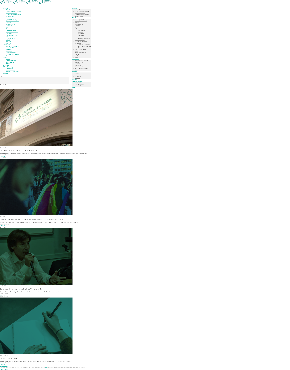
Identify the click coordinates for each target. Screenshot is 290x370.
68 (76, 367)
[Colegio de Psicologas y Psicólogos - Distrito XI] (26, 4)
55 (60, 367)
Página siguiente (4, 369)
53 (58, 367)
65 (72, 367)
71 (79, 367)
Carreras (8, 59)
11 (7, 367)
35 (36, 367)
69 (77, 367)
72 (81, 367)
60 (66, 367)
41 (43, 367)
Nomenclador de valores (12, 32)
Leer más (2, 156)
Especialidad (9, 33)
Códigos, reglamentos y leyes (13, 14)
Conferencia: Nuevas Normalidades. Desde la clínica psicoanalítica (21, 289)
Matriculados (6, 17)
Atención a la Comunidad (12, 71)
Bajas (7, 55)
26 (25, 367)
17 (14, 367)
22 (20, 367)
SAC (7, 29)
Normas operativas (11, 52)
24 (23, 367)
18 (15, 367)
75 (84, 367)
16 (13, 367)
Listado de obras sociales (12, 54)
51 (55, 367)
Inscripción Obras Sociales (12, 46)
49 (53, 367)
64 (71, 367)
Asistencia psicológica (8, 67)
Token (7, 36)
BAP (7, 27)
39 (41, 367)
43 (46, 367)
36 (37, 367)
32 (32, 367)
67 (75, 367)
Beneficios (8, 41)
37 (38, 367)
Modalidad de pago (10, 24)
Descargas (8, 43)
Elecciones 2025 (10, 16)
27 (26, 367)
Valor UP (8, 40)
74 (83, 367)
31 (31, 367)
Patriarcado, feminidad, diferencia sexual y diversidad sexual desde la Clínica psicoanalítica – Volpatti (32, 219)
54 (59, 367)
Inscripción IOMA (10, 48)
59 (65, 367)
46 (49, 367)
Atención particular (10, 70)
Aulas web (8, 63)
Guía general (9, 51)
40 (42, 367)
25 (24, 367)
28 (27, 367)
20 (18, 367)
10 (6, 367)
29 (29, 367)
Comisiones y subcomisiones (13, 11)
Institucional (6, 8)
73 (82, 367)
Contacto (5, 73)
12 (8, 367)
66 (73, 367)
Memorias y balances (11, 13)
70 (78, 367)
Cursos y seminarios (11, 60)
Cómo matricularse (11, 19)
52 (56, 367)
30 (30, 367)
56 (61, 367)
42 (44, 367)
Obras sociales (6, 44)
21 (19, 367)
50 (54, 367)
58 (64, 367)
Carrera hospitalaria (11, 30)
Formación (5, 57)
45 (48, 367)
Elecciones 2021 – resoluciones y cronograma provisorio (18, 150)
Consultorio (9, 25)
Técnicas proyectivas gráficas (9, 358)
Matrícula (8, 22)
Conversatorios (10, 62)
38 (39, 367)
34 (35, 367)
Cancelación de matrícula (12, 21)
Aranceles (8, 49)
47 (50, 367)
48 (52, 367)
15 (12, 367)
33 (33, 367)
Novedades (6, 65)
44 (47, 367)
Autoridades (9, 10)
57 (62, 367)
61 (67, 367)
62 (68, 367)
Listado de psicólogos (11, 38)
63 (70, 367)
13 (9, 367)
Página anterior (3, 366)
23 (21, 367)
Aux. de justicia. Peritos (12, 35)
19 (17, 367)
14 (10, 367)
